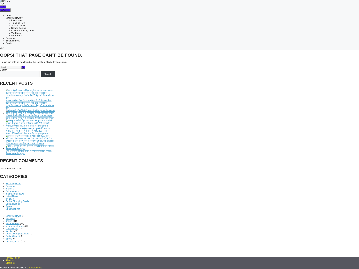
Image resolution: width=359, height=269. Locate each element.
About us (10, 260)
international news (15, 194)
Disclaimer (11, 263)
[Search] (23, 67)
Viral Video (16, 35)
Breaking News (13, 18)
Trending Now (18, 23)
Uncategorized (13, 209)
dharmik (10, 188)
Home (9, 15)
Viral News (16, 33)
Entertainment (12, 40)
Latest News (17, 20)
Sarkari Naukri (18, 25)
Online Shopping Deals (22, 30)
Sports (9, 43)
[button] (2, 4)
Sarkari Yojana (18, 28)
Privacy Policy (13, 258)
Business (10, 38)
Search (3, 70)
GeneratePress (34, 267)
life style (10, 199)
